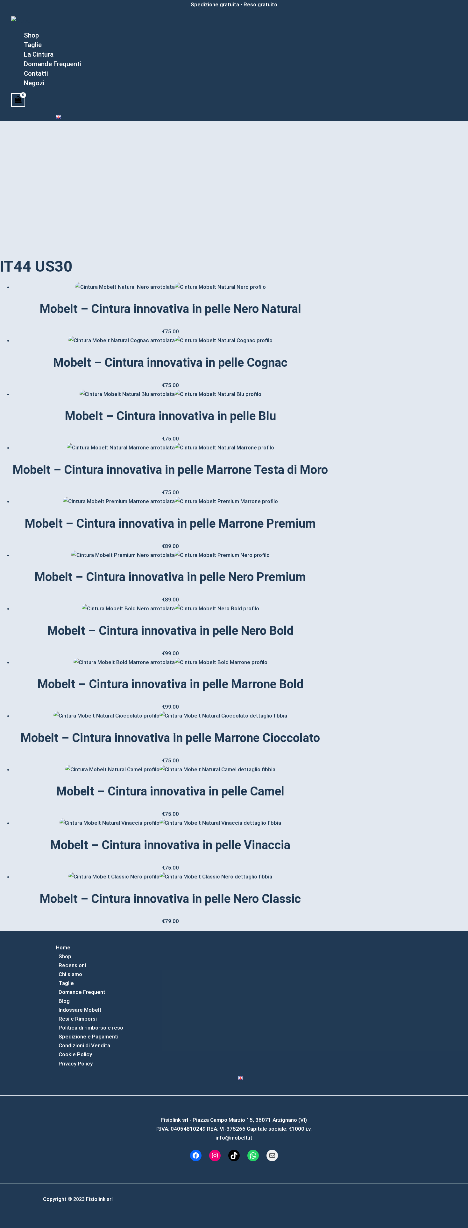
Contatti (36, 73)
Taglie (33, 45)
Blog (64, 1001)
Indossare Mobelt (80, 1010)
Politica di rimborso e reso (91, 1027)
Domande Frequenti (52, 64)
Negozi (34, 83)
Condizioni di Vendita (84, 1045)
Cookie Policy (75, 1054)
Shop (31, 35)
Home (63, 947)
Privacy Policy (76, 1063)
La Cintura (38, 54)
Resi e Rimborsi (78, 1019)
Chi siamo (70, 974)
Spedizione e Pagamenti (88, 1036)
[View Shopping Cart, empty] (18, 100)
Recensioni (72, 965)
